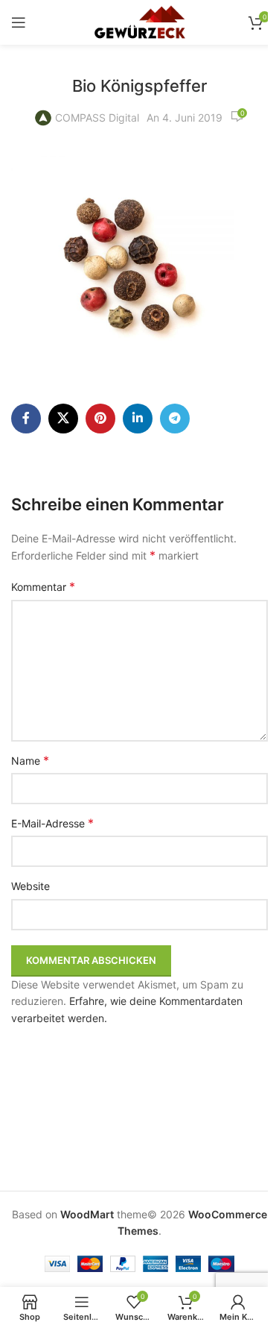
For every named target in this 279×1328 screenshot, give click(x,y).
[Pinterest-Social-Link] (100, 418)
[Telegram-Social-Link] (175, 418)
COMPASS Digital (97, 117)
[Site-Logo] (139, 21)
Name (30, 760)
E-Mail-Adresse (52, 822)
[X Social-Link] (63, 418)
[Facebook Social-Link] (26, 418)
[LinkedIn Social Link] (138, 418)
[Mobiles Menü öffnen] (18, 22)
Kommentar (43, 586)
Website (30, 886)
